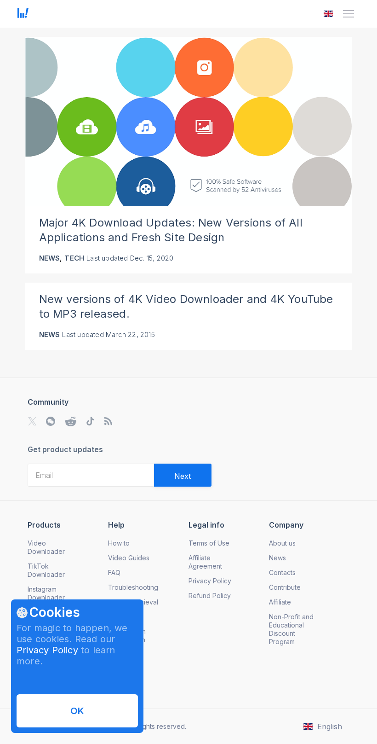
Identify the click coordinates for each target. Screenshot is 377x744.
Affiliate (280, 602)
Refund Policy (209, 595)
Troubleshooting (133, 587)
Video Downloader (46, 547)
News (49, 258)
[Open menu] (348, 13)
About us (282, 543)
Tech (74, 258)
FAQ (114, 572)
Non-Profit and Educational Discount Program (291, 629)
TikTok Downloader (46, 570)
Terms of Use (208, 543)
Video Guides (128, 558)
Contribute (285, 587)
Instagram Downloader (46, 593)
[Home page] (23, 15)
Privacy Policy (47, 650)
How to (119, 543)
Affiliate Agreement (205, 562)
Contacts (282, 572)
